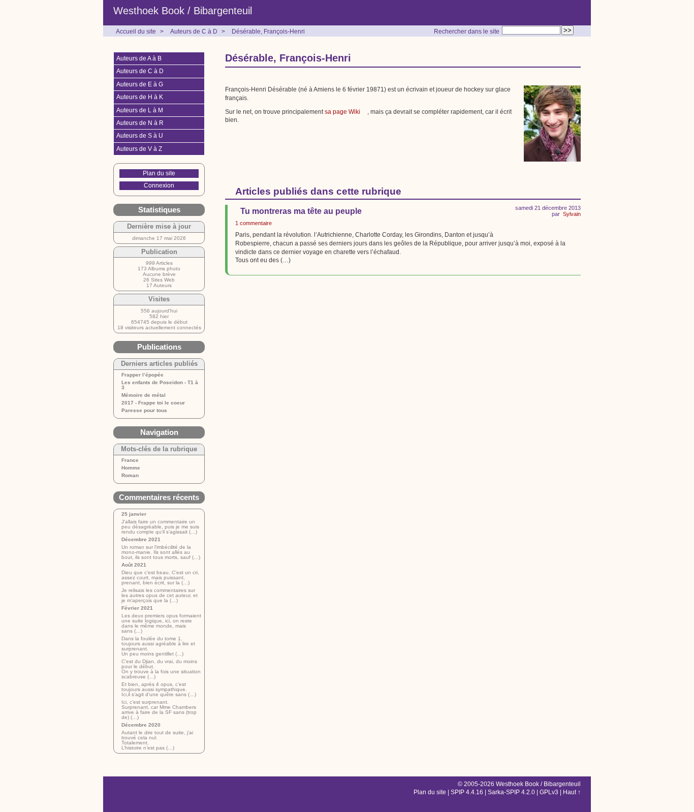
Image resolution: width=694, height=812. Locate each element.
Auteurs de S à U (139, 135)
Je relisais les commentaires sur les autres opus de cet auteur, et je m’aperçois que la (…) (159, 595)
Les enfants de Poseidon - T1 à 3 (159, 385)
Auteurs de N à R (140, 123)
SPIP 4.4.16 (467, 792)
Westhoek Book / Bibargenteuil (182, 10)
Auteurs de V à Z (139, 148)
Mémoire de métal (143, 395)
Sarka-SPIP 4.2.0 (511, 792)
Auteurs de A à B (139, 58)
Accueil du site (136, 31)
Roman (130, 475)
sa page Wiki (342, 111)
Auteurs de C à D (193, 31)
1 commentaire (253, 223)
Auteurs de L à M (139, 110)
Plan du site (159, 173)
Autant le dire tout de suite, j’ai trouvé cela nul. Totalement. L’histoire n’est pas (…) (157, 740)
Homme (130, 468)
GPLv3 (549, 792)
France (130, 460)
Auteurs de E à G (139, 84)
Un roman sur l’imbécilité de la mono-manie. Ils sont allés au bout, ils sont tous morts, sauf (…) (160, 552)
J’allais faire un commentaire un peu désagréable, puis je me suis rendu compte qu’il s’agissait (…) (160, 527)
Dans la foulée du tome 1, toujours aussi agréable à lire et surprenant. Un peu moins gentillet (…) (158, 646)
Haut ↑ (572, 792)
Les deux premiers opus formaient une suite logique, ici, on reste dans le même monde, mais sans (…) (161, 623)
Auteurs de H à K (139, 97)
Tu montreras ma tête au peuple (301, 211)
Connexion (159, 185)
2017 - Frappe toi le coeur (153, 402)
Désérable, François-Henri (268, 31)
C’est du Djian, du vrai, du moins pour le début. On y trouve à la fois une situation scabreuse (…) (161, 669)
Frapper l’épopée (142, 375)
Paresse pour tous (144, 410)
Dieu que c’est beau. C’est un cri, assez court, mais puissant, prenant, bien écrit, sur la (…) (160, 577)
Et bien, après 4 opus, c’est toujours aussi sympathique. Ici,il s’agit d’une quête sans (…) (158, 689)
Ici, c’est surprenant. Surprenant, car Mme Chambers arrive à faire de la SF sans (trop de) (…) (159, 710)
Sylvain (572, 214)
